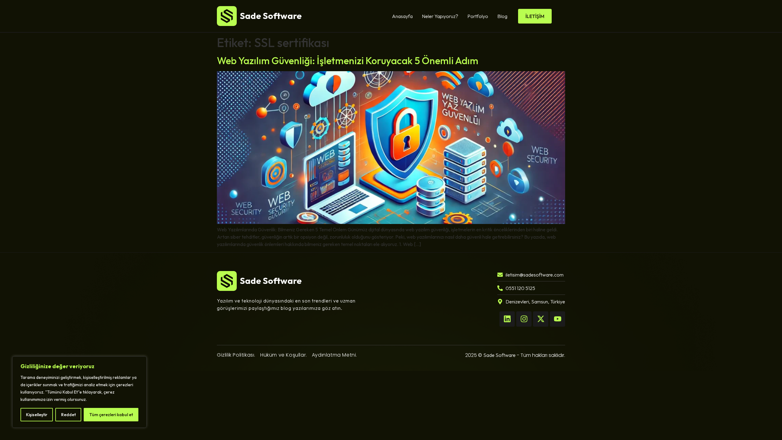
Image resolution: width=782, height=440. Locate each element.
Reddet (68, 414)
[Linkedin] (507, 319)
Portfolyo (477, 16)
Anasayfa (402, 16)
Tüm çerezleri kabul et (111, 414)
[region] (79, 392)
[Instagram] (524, 319)
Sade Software (499, 355)
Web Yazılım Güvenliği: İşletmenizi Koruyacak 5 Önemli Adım (347, 60)
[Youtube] (557, 319)
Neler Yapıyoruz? (440, 16)
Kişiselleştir (36, 414)
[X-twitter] (540, 319)
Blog (502, 16)
